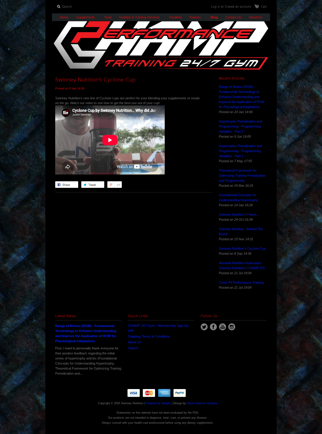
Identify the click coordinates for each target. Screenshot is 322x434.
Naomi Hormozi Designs (202, 403)
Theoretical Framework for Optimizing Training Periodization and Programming (242, 175)
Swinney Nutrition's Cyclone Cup (242, 248)
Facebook (213, 326)
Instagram (231, 326)
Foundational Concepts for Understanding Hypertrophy (238, 197)
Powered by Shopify (158, 403)
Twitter (204, 326)
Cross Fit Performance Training (241, 282)
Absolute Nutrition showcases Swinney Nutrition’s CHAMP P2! (242, 265)
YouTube (222, 326)
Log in (215, 7)
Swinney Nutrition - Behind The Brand (241, 231)
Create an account (238, 7)
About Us (134, 342)
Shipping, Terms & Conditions (149, 336)
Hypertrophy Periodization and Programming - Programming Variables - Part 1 (240, 151)
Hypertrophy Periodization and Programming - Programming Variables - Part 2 (240, 126)
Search (133, 348)
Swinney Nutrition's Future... (239, 214)
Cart (264, 7)
